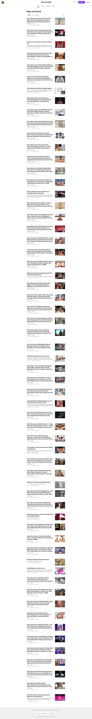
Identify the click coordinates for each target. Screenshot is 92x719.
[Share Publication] (76, 2)
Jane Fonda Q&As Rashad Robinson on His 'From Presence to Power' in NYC (39, 401)
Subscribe (81, 2)
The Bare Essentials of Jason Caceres (38, 356)
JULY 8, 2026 (29, 653)
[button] (38, 6)
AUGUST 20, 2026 (31, 114)
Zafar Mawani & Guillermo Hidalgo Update (39, 88)
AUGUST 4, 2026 (30, 299)
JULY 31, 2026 (30, 349)
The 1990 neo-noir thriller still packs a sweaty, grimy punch (40, 276)
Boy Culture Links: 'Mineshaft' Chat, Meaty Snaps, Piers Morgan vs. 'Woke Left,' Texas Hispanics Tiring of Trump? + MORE (39, 591)
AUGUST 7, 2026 (30, 254)
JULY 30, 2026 (30, 371)
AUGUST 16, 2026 (31, 161)
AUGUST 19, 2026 (31, 126)
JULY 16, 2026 (30, 552)
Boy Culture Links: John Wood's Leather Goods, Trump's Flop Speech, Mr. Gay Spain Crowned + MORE (40, 537)
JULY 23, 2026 (30, 475)
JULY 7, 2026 (29, 664)
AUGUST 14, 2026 (31, 185)
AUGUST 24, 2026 (31, 70)
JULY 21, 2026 (30, 496)
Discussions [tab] (36, 15)
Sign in (88, 2)
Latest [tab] (29, 15)
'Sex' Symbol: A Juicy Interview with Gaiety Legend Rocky (40, 448)
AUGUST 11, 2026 (31, 219)
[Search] (74, 2)
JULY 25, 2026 (30, 429)
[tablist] (33, 15)
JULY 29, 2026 (30, 382)
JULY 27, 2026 (30, 417)
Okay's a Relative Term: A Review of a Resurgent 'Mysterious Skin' (38, 192)
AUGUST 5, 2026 (30, 288)
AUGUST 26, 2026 (31, 35)
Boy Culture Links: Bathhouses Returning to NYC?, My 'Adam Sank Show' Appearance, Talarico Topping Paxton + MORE (40, 263)
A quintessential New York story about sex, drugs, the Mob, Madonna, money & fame (39, 451)
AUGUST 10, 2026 (31, 231)
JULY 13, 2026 (30, 594)
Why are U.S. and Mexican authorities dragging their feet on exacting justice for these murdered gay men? (40, 90)
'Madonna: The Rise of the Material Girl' (38, 482)
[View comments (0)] (36, 38)
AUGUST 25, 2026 (31, 58)
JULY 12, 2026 (30, 606)
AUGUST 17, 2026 (31, 149)
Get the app (52, 713)
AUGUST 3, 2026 (30, 311)
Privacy (47, 710)
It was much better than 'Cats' (33, 517)
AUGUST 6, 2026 (30, 266)
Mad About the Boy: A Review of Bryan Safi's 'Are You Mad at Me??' (40, 515)
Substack (40, 716)
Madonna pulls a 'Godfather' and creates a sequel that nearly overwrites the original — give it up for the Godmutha (40, 699)
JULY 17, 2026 (30, 541)
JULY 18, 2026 (30, 529)
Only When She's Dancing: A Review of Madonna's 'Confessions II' (38, 695)
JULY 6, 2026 (29, 676)
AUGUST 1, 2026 (30, 335)
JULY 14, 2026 (30, 583)
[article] (46, 22)
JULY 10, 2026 (30, 629)
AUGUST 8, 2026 (30, 243)
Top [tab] (32, 15)
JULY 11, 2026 (30, 618)
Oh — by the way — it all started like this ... (36, 484)
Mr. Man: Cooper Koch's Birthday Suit (38, 559)
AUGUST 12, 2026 (31, 208)
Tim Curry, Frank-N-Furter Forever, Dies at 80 (39, 42)
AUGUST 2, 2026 (30, 323)
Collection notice (56, 710)
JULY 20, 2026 (30, 507)
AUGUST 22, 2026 (31, 81)
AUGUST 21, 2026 (31, 103)
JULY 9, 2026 (29, 641)
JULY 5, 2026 (29, 688)
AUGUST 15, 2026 (31, 173)
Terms (50, 710)
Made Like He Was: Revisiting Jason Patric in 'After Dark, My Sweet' (39, 273)
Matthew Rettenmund (34, 36)
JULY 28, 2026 (30, 394)
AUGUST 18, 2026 (31, 138)
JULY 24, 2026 (30, 463)
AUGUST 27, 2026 (31, 23)
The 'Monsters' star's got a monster (34, 561)
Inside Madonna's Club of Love (36, 568)
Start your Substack (42, 713)
